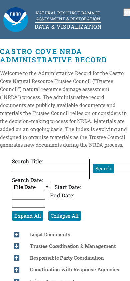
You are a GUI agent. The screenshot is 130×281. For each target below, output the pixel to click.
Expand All (27, 215)
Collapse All (65, 215)
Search (103, 168)
